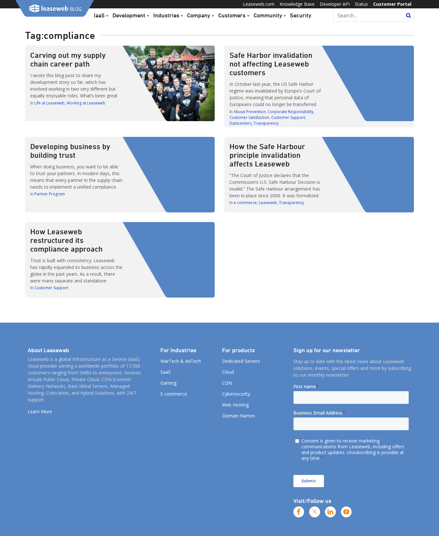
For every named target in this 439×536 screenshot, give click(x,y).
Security (300, 15)
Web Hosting (235, 405)
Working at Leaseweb (86, 103)
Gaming (168, 383)
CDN (227, 383)
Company (198, 15)
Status (361, 4)
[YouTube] (346, 511)
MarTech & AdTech (180, 361)
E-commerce (173, 394)
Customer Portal (392, 4)
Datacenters (240, 123)
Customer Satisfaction (249, 117)
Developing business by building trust (70, 150)
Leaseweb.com (258, 4)
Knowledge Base (297, 4)
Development (128, 15)
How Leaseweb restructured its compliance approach (66, 240)
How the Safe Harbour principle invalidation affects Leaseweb (267, 155)
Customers (232, 15)
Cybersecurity (236, 394)
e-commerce (245, 202)
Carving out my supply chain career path (68, 59)
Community (268, 15)
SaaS (165, 372)
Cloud (228, 372)
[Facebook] (298, 511)
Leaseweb (268, 202)
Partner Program (49, 194)
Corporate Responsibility (290, 111)
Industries (166, 15)
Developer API (335, 4)
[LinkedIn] (330, 511)
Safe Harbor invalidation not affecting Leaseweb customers (270, 63)
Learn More (40, 411)
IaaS (99, 15)
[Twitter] (314, 511)
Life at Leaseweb (49, 103)
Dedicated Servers (241, 361)
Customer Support (288, 117)
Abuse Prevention (250, 111)
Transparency (266, 123)
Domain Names (238, 416)
